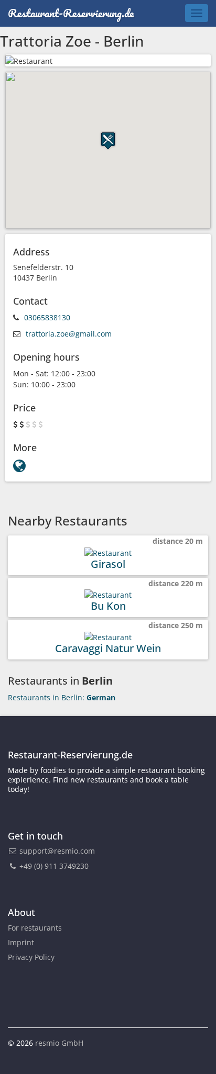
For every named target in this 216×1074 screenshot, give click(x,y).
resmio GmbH (59, 1043)
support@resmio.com (57, 851)
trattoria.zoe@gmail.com (69, 334)
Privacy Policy (31, 957)
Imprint (21, 942)
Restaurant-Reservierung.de (71, 13)
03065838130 (47, 317)
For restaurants (35, 928)
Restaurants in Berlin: (61, 697)
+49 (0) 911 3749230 (53, 866)
